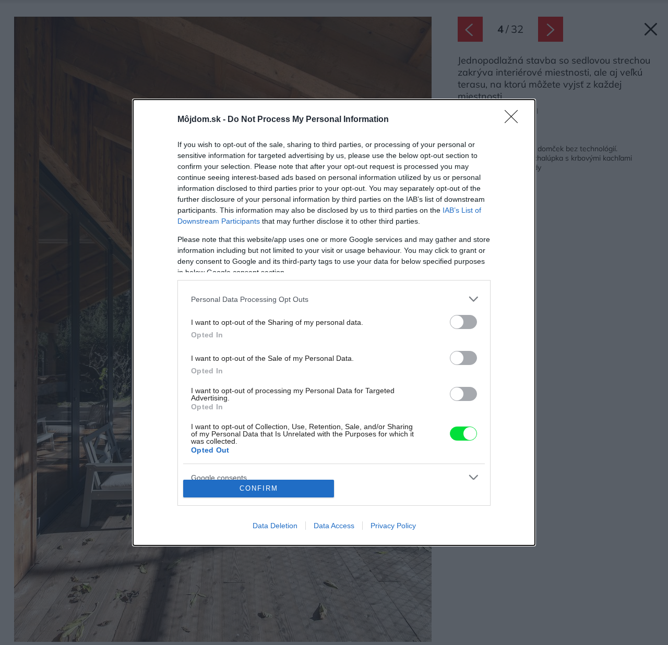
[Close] (514, 120)
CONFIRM (259, 488)
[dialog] (334, 322)
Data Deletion (275, 525)
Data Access (334, 525)
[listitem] (334, 299)
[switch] (463, 322)
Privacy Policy (393, 525)
